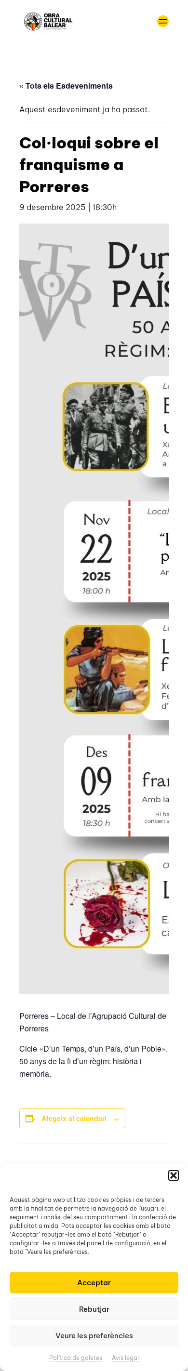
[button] (173, 1175)
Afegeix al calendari (74, 1118)
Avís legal (125, 1357)
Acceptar (94, 1282)
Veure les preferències (94, 1335)
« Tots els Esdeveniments (66, 85)
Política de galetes (75, 1357)
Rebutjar (94, 1309)
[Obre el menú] (163, 21)
